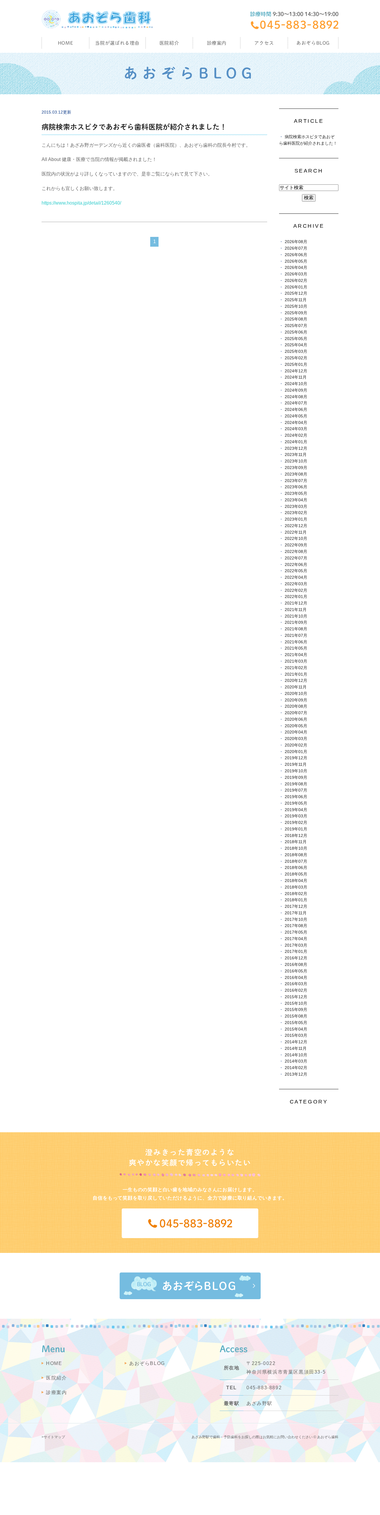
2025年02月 (296, 358)
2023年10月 (296, 461)
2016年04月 (296, 977)
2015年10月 (296, 1003)
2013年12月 (296, 1074)
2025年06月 (296, 332)
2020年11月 (296, 687)
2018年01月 (296, 900)
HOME (65, 43)
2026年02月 (296, 280)
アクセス (264, 43)
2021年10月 (296, 616)
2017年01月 (296, 951)
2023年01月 (296, 519)
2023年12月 (296, 448)
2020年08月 (296, 706)
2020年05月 (296, 726)
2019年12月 (296, 758)
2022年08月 (296, 551)
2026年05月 (296, 261)
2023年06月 (296, 487)
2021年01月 (296, 674)
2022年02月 (296, 590)
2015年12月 (296, 997)
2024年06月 (296, 409)
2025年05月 (296, 339)
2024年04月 (296, 422)
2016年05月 (296, 971)
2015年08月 (296, 1016)
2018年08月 (296, 855)
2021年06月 (296, 642)
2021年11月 (296, 609)
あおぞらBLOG (313, 43)
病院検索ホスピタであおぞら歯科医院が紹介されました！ (134, 126)
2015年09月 (296, 1009)
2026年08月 (296, 242)
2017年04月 (296, 939)
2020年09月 (296, 700)
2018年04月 (296, 880)
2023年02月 (296, 513)
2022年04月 (296, 577)
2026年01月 (296, 287)
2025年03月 (296, 351)
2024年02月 (296, 435)
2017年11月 (296, 913)
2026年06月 (296, 255)
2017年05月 (296, 932)
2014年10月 (296, 1055)
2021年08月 (296, 629)
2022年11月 (296, 532)
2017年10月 (296, 919)
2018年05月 (296, 874)
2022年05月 (296, 571)
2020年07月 (296, 713)
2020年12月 (296, 680)
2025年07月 (296, 325)
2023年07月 (296, 481)
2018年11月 (296, 842)
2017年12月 (296, 906)
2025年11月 (296, 300)
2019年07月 (296, 790)
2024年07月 (296, 403)
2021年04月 (296, 655)
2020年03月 (296, 738)
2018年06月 (296, 867)
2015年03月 (296, 1035)
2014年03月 (296, 1061)
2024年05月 (296, 416)
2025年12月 (296, 293)
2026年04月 (296, 267)
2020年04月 (296, 732)
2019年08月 (296, 784)
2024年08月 (296, 397)
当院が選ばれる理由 (117, 43)
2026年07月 (296, 248)
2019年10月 (296, 771)
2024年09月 (296, 390)
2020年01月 (296, 751)
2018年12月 (296, 835)
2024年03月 (296, 429)
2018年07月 (296, 861)
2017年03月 (296, 945)
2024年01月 (296, 442)
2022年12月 (296, 526)
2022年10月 (296, 538)
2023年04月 (296, 500)
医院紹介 (56, 1377)
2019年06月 (296, 797)
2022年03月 (296, 584)
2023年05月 (296, 493)
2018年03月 (296, 887)
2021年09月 (296, 622)
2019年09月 (296, 777)
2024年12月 (296, 371)
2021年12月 (296, 603)
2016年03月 (296, 984)
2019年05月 (296, 803)
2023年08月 (296, 474)
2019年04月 (296, 810)
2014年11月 (296, 1048)
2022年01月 (296, 596)
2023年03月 (296, 506)
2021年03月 (296, 661)
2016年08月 (296, 964)
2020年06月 (296, 719)
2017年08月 (296, 926)
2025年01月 (296, 364)
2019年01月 (296, 829)
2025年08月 (296, 319)
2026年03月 (296, 274)
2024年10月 (296, 384)
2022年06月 (296, 564)
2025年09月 (296, 313)
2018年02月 (296, 894)
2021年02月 (296, 668)
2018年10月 (296, 848)
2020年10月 (296, 693)
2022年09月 (296, 545)
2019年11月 (296, 764)
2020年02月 (296, 745)
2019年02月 (296, 822)
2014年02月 (296, 1068)
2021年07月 (296, 635)
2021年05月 (296, 648)
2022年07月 (296, 558)
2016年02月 (296, 990)
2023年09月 (296, 467)
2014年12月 (296, 1042)
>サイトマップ (53, 1437)
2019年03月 (296, 816)
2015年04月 (296, 1029)
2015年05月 (296, 1022)
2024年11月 (296, 377)
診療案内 (217, 43)
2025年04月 (296, 345)
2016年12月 (296, 958)
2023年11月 (296, 454)
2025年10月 (296, 306)
